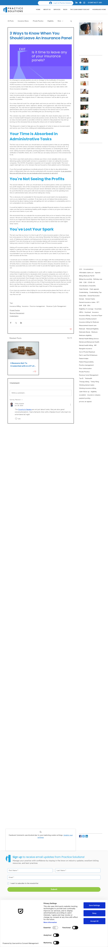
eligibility (94, 392)
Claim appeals (94, 289)
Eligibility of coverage (86, 309)
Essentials (98, 309)
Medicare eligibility (85, 335)
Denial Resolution (94, 296)
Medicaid (82, 329)
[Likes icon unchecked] (16, 418)
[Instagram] (84, 2)
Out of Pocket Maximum (87, 352)
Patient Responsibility (86, 362)
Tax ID (81, 378)
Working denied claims (86, 385)
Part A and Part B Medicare (88, 355)
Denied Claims (90, 299)
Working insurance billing (87, 388)
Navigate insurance (85, 349)
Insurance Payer (96, 316)
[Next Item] (99, 29)
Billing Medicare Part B (86, 276)
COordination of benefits (87, 286)
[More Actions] (70, 404)
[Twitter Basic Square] (83, 836)
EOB (84, 306)
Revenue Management (17, 313)
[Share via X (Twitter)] (16, 323)
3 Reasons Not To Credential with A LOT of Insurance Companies (22, 364)
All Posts (11, 21)
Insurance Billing (15, 306)
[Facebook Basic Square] (80, 836)
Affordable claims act (86, 273)
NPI (95, 345)
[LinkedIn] (76, 2)
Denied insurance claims (87, 302)
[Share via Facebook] (11, 323)
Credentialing (14, 316)
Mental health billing (86, 345)
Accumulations (88, 269)
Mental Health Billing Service (89, 339)
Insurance (25, 306)
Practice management (37, 306)
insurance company (93, 395)
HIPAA (81, 312)
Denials (81, 299)
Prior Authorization (85, 368)
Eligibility (50, 21)
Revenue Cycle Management (56, 306)
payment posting (84, 398)
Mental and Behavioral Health (89, 342)
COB (84, 282)
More (59, 21)
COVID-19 (91, 282)
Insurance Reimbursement (88, 319)
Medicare (94, 332)
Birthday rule (97, 279)
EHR (80, 306)
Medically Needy (84, 332)
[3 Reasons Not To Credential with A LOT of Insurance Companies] (23, 350)
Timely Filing (94, 382)
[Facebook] (80, 2)
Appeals (97, 273)
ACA (80, 269)
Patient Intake (83, 359)
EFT (98, 302)
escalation (82, 395)
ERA (88, 306)
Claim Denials (83, 289)
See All (69, 338)
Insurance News (23, 21)
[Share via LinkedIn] (21, 323)
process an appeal (85, 402)
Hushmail (88, 312)
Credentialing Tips (95, 292)
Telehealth (88, 378)
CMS (80, 282)
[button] (71, 21)
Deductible (82, 296)
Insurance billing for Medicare (89, 322)
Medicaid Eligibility (92, 329)
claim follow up (84, 392)
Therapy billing (84, 382)
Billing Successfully (85, 279)
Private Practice (38, 21)
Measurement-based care (87, 325)
